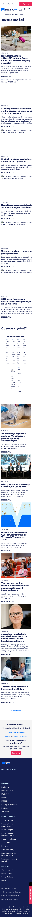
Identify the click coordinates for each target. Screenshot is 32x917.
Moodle (4, 798)
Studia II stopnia (7, 830)
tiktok (3, 777)
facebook (3, 773)
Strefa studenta (7, 877)
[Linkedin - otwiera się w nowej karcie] (13, 351)
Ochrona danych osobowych (11, 892)
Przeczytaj (6, 76)
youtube (20, 773)
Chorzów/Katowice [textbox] (8, 4)
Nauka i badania (7, 873)
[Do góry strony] (28, 910)
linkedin (7, 773)
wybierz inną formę (20, 736)
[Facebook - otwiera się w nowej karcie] (7, 351)
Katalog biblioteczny (9, 805)
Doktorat (4, 846)
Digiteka (4, 808)
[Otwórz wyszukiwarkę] (25, 9)
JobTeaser (5, 812)
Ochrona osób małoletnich (10, 895)
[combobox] (10, 4)
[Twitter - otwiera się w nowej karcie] (18, 351)
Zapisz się (16, 753)
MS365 (4, 801)
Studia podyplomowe (9, 839)
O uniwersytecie (7, 870)
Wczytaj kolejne (16, 710)
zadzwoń (8, 736)
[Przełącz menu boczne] (29, 9)
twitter (12, 773)
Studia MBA (5, 842)
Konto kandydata (7, 790)
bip (20, 777)
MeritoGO (5, 794)
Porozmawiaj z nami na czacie (16, 732)
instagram (16, 773)
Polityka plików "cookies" (9, 899)
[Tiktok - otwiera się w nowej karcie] (19, 379)
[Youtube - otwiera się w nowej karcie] (13, 379)
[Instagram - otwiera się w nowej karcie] (24, 351)
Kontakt (4, 880)
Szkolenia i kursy (7, 850)
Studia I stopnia (7, 820)
